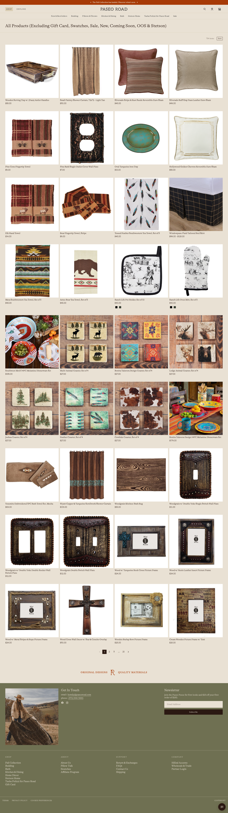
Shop (9, 9)
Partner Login (179, 769)
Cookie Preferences (41, 800)
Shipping (120, 772)
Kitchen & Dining (108, 16)
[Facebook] (62, 702)
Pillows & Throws (89, 16)
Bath (122, 16)
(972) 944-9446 (75, 698)
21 (123, 652)
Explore (21, 9)
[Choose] (54, 160)
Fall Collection (13, 762)
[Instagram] (67, 702)
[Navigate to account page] (212, 9)
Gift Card (10, 784)
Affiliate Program (70, 772)
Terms (5, 800)
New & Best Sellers (59, 16)
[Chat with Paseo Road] (222, 807)
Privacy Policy (19, 800)
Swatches (66, 769)
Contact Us (122, 769)
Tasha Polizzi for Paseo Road (156, 16)
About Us (66, 762)
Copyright (220, 800)
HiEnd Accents (180, 762)
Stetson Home (134, 16)
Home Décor (12, 775)
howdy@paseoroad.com (79, 694)
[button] (220, 38)
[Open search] (204, 9)
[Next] (128, 651)
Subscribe (193, 712)
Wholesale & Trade (182, 765)
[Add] (54, 93)
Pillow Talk (67, 765)
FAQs (119, 765)
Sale (175, 16)
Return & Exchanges (126, 762)
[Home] (114, 9)
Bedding (74, 16)
